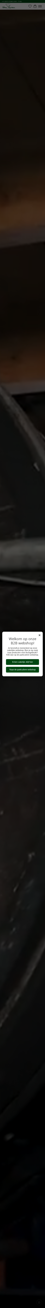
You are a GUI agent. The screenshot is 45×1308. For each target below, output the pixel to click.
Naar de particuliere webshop (23, 670)
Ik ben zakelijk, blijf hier (22, 662)
